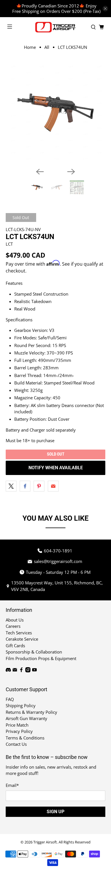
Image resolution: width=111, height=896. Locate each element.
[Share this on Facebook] (25, 486)
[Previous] (40, 171)
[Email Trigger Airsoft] (14, 670)
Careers (13, 626)
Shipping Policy (21, 705)
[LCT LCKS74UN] (56, 113)
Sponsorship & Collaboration (34, 652)
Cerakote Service (22, 639)
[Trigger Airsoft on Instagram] (27, 670)
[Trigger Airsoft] (55, 27)
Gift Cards (15, 645)
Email (12, 785)
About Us (15, 620)
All (46, 47)
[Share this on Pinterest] (39, 486)
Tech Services (19, 633)
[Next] (71, 171)
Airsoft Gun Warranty (26, 718)
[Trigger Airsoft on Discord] (8, 670)
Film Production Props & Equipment (41, 658)
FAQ (10, 699)
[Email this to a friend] (53, 486)
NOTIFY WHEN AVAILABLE (55, 467)
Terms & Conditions (25, 738)
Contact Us (16, 744)
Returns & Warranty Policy (31, 712)
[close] (105, 8)
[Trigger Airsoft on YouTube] (34, 670)
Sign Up (55, 811)
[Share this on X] (11, 486)
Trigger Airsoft (45, 842)
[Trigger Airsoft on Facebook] (21, 670)
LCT (9, 244)
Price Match (17, 725)
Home (30, 47)
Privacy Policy (19, 731)
